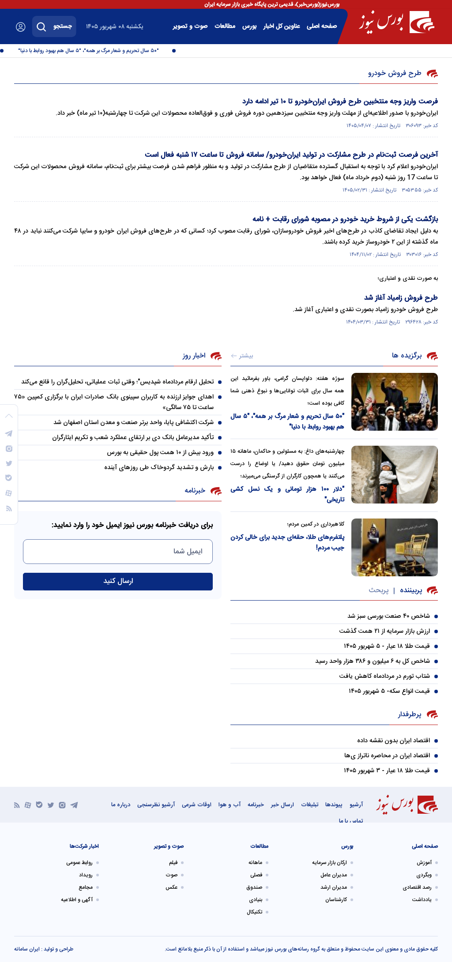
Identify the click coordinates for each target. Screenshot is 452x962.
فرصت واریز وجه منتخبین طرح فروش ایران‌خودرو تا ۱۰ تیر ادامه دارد (340, 102)
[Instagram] (62, 804)
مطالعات (225, 26)
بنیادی (255, 899)
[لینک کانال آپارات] (27, 804)
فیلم (173, 862)
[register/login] (20, 27)
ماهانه (255, 862)
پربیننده (411, 591)
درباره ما (120, 805)
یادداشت (422, 899)
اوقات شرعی (196, 805)
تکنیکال (254, 912)
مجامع (86, 887)
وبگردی (424, 875)
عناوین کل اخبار (282, 26)
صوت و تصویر (190, 26)
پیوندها (334, 805)
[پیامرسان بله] (39, 804)
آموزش (424, 862)
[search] (41, 26)
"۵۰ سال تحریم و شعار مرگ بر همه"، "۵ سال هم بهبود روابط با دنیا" (93, 50)
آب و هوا (229, 805)
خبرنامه (256, 805)
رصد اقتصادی (417, 887)
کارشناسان (336, 899)
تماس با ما (351, 821)
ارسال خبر (282, 805)
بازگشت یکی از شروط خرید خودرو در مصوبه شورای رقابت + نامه (345, 219)
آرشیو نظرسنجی (156, 805)
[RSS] (17, 804)
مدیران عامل (333, 875)
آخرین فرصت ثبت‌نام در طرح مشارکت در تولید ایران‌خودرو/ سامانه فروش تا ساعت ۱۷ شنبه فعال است (291, 155)
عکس (171, 887)
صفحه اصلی (322, 26)
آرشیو (356, 805)
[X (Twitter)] (50, 804)
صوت (171, 875)
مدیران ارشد (333, 887)
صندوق (254, 887)
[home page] (396, 22)
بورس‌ (249, 26)
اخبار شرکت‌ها (84, 846)
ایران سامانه (27, 949)
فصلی (256, 875)
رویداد (86, 875)
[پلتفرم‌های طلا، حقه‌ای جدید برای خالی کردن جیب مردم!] (394, 547)
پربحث (378, 591)
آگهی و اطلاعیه (77, 899)
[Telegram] (74, 804)
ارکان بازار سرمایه (329, 862)
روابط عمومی (79, 862)
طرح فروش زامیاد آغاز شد (401, 298)
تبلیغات (309, 805)
